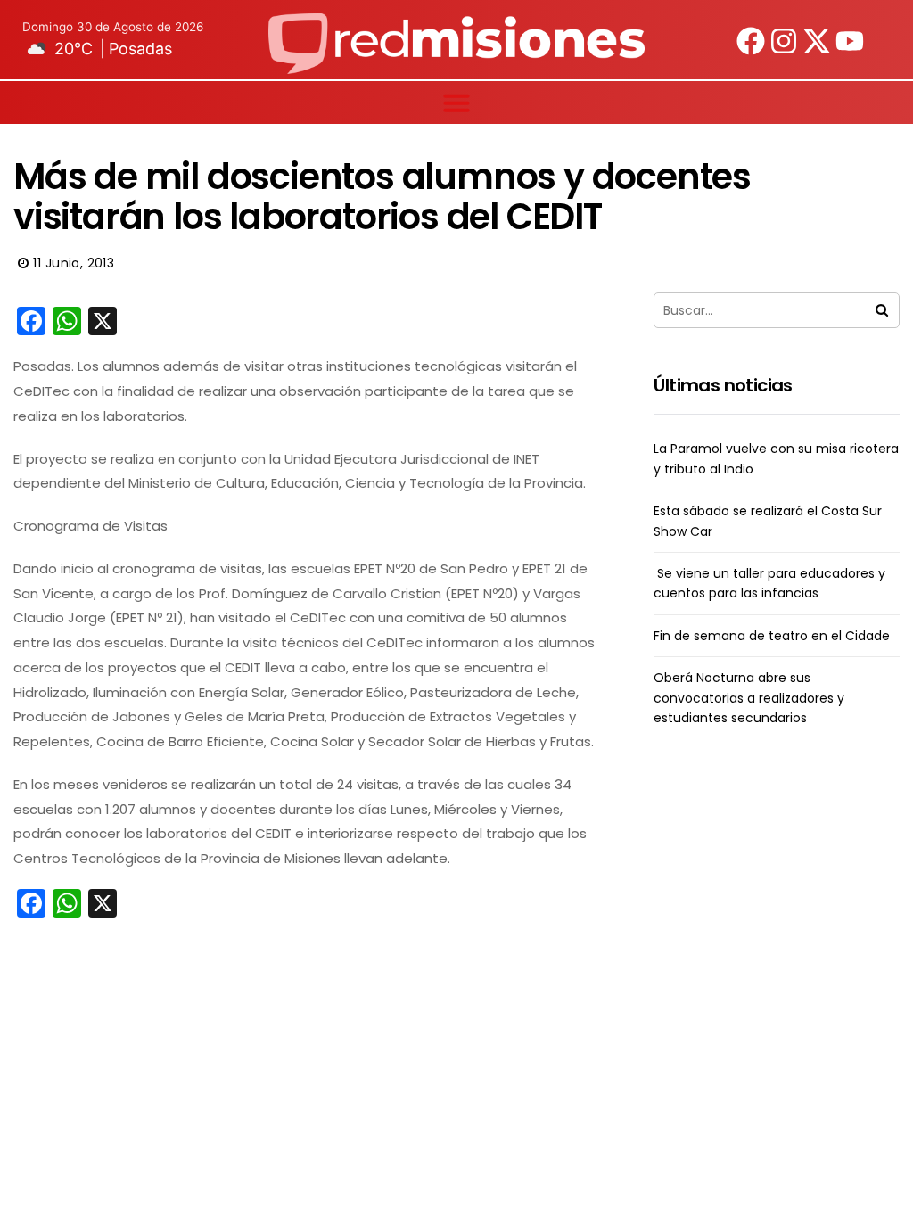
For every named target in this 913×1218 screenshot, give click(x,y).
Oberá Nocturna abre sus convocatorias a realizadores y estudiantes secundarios (749, 698)
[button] (456, 102)
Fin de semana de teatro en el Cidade (772, 636)
